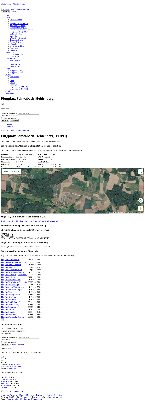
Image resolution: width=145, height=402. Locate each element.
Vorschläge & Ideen (17, 46)
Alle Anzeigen (15, 60)
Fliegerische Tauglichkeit (19, 32)
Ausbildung (9, 52)
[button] (72, 189)
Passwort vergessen (17, 344)
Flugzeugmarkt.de (13, 399)
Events (7, 91)
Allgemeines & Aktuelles (19, 24)
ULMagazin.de (36, 399)
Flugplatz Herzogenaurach (10, 295)
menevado (28, 221)
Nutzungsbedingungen (35, 395)
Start (7, 16)
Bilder (12, 81)
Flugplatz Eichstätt (7, 312)
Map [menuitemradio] (6, 171)
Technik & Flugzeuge (17, 26)
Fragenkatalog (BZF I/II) (19, 89)
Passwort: (4, 116)
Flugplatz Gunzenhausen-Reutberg (13, 262)
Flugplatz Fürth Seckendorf (11, 265)
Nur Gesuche (14, 66)
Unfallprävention (16, 34)
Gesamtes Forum (16, 20)
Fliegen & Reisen (16, 42)
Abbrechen (14, 120)
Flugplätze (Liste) (16, 73)
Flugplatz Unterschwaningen (11, 290)
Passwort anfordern (8, 331)
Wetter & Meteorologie (18, 38)
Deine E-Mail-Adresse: (9, 329)
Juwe (22, 221)
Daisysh (4, 387)
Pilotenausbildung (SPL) (19, 28)
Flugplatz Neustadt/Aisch (10, 314)
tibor (58, 221)
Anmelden (9, 93)
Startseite (8, 124)
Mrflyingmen (5, 385)
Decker (3, 221)
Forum (7, 18)
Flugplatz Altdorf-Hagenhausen (12, 287)
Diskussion (16, 364)
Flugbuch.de (25, 399)
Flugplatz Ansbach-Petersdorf (11, 270)
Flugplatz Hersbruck (8, 300)
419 (9, 364)
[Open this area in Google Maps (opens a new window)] (5, 212)
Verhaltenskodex (51, 395)
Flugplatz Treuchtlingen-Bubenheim (14, 282)
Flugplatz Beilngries (8, 307)
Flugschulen (14, 56)
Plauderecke (14, 48)
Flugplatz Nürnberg (8, 267)
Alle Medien (14, 77)
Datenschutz (14, 395)
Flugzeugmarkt (10, 58)
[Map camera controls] (140, 200)
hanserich (10, 221)
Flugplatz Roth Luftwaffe (10, 260)
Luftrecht (13, 36)
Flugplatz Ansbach (8, 277)
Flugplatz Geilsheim (8, 297)
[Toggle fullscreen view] (140, 171)
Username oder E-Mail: (9, 113)
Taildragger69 (6, 383)
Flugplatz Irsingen (7, 309)
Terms (141, 212)
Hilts (17, 221)
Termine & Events (16, 40)
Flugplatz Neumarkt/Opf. (10, 285)
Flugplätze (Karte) (16, 71)
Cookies (23, 395)
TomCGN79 (5, 381)
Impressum (5, 395)
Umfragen (13, 50)
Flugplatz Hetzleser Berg (10, 304)
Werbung (61, 395)
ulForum (14, 11)
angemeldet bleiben (10, 118)
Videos (12, 83)
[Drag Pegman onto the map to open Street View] (140, 208)
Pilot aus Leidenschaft (41, 221)
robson (52, 221)
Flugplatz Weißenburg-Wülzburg (13, 272)
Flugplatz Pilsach (7, 292)
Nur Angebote (15, 64)
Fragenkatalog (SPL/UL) (19, 87)
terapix (59, 397)
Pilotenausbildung (16, 54)
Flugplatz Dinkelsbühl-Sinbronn (12, 317)
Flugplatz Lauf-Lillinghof (10, 302)
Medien (8, 75)
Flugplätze (9, 68)
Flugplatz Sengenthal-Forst (11, 280)
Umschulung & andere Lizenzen (21, 30)
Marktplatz (14, 44)
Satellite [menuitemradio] (15, 171)
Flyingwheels (6, 379)
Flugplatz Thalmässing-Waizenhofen (14, 275)
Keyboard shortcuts (115, 212)
